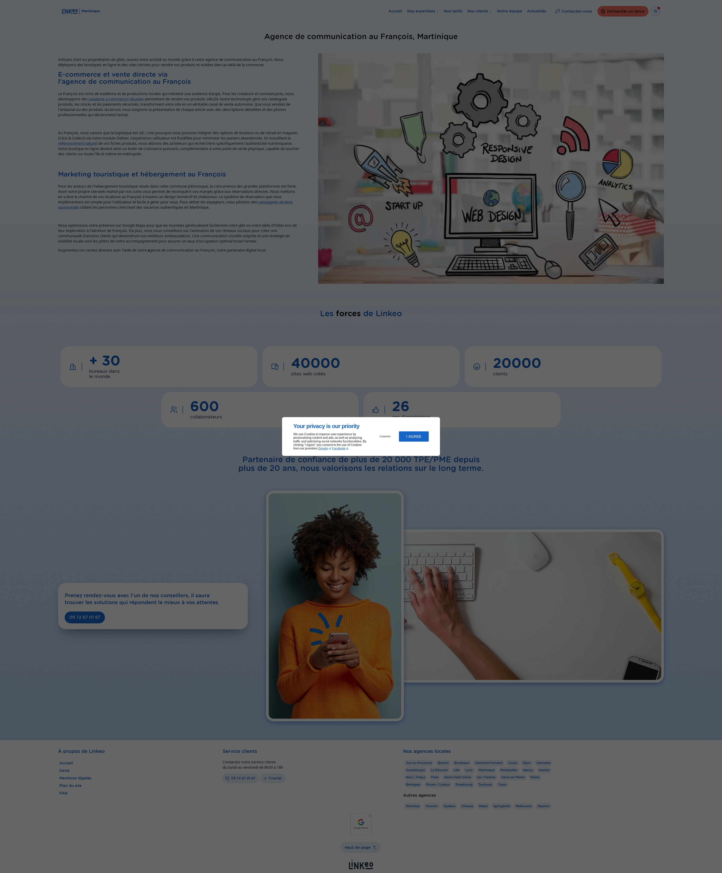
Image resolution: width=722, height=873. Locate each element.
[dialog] (361, 436)
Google (323, 448)
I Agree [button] (413, 436)
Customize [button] (385, 436)
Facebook (338, 448)
